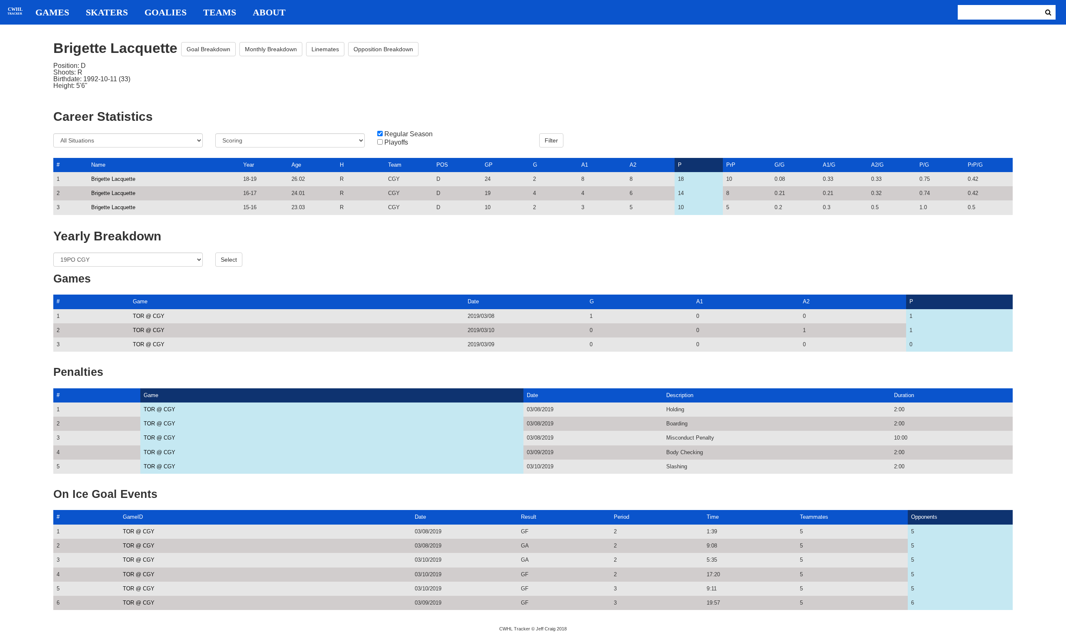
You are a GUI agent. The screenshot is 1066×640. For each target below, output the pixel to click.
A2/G (877, 165)
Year (248, 165)
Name (98, 165)
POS (442, 165)
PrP (730, 165)
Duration (904, 395)
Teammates (814, 517)
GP (489, 165)
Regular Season (408, 134)
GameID (133, 517)
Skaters (107, 12)
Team (394, 165)
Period (621, 517)
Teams (219, 12)
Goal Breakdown (208, 49)
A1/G (829, 165)
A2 (633, 165)
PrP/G (975, 165)
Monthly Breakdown (271, 49)
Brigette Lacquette (113, 179)
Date (473, 301)
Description (679, 395)
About (269, 12)
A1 (584, 165)
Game (140, 301)
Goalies (165, 12)
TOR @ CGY (148, 316)
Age (296, 165)
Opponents (924, 517)
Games (52, 12)
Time (713, 517)
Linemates (325, 49)
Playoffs (396, 142)
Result (528, 517)
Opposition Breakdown (383, 49)
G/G (780, 165)
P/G (924, 165)
